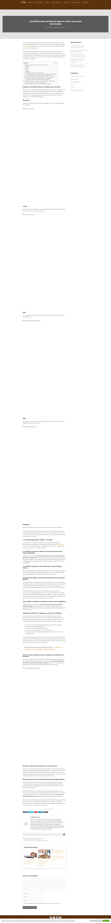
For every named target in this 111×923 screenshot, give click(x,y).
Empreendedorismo (56, 2)
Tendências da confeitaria (76, 90)
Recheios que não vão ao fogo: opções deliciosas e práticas (58, 858)
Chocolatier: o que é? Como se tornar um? (33, 839)
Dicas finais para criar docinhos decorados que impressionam (37, 83)
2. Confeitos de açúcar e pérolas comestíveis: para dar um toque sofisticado (41, 74)
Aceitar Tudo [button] (106, 920)
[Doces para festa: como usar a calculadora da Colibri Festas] (30, 857)
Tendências (66, 2)
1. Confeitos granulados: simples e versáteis (35, 72)
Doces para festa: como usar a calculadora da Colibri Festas (30, 862)
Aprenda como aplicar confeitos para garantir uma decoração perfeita (39, 76)
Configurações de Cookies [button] (95, 920)
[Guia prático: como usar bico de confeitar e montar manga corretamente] (44, 857)
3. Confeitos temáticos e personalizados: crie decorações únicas (39, 75)
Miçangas (28, 71)
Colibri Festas (49, 27)
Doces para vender (75, 2)
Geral (72, 84)
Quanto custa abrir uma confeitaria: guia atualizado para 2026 (79, 50)
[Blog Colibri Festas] (23, 2)
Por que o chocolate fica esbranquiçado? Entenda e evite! (36, 840)
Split (27, 68)
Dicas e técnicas (39, 2)
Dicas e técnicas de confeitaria (30, 838)
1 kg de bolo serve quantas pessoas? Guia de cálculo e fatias (78, 65)
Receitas (47, 2)
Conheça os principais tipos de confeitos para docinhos (36, 64)
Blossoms (28, 66)
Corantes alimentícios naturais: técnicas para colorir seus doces (78, 55)
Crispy (27, 67)
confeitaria (25, 46)
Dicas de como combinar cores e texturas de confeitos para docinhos (39, 80)
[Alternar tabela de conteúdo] (55, 63)
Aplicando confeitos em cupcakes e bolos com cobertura (38, 79)
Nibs (27, 70)
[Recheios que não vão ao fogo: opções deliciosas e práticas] (58, 853)
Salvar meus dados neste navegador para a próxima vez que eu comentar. (42, 903)
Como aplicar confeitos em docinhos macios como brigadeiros (39, 78)
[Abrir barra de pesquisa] (89, 7)
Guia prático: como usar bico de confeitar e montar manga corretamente (78, 60)
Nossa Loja (30, 2)
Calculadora (85, 2)
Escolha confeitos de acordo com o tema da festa (36, 82)
